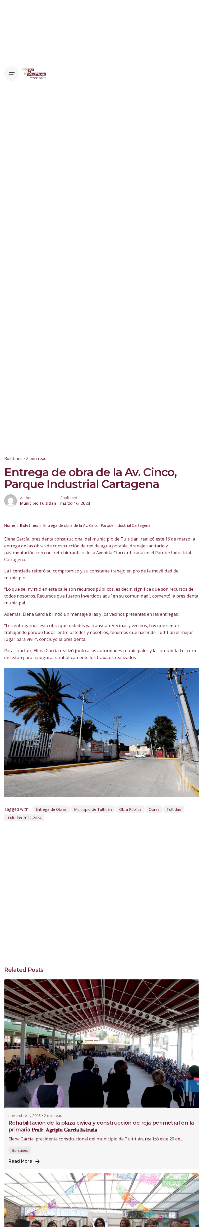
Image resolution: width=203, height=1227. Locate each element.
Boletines (13, 458)
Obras (154, 809)
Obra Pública (130, 809)
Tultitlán (174, 809)
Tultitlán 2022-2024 (24, 817)
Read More (20, 1161)
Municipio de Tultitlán (93, 809)
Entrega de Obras (51, 809)
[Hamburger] (11, 73)
